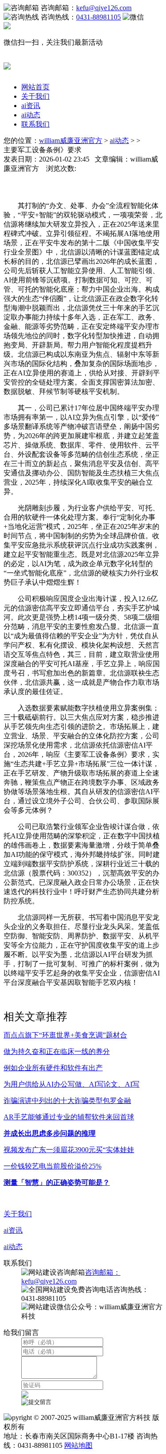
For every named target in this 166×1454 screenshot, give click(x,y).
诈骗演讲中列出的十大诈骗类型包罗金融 (67, 1100)
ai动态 (30, 115)
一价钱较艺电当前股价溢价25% (52, 1166)
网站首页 (35, 87)
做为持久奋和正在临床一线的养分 (57, 1051)
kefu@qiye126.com (103, 8)
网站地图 (78, 1445)
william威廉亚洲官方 (70, 140)
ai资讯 (30, 105)
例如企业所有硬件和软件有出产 (53, 1068)
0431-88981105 (98, 17)
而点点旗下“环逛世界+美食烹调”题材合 (65, 1035)
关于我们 (35, 96)
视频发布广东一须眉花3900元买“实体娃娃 (69, 1149)
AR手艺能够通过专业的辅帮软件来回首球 (69, 1117)
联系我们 (35, 124)
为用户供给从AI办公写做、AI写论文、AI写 (71, 1084)
